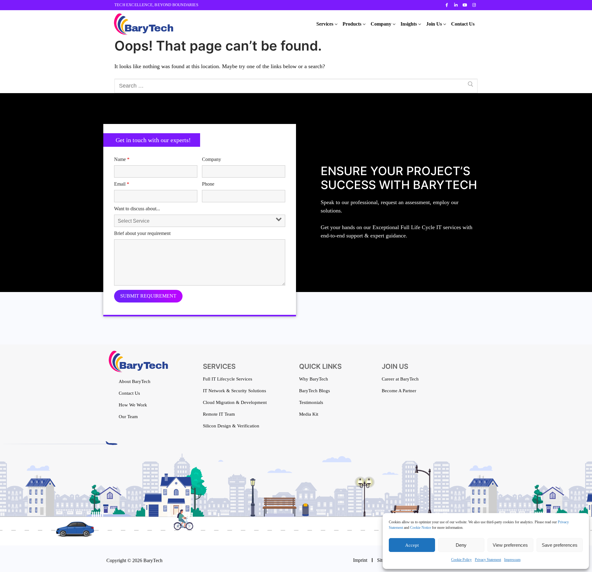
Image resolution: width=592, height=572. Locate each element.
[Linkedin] (455, 5)
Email (121, 184)
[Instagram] (474, 5)
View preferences (510, 545)
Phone (208, 184)
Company (211, 159)
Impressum (512, 560)
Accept (412, 545)
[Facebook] (446, 5)
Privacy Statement (488, 560)
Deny (461, 545)
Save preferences (560, 545)
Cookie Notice (420, 527)
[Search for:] (296, 86)
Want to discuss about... (137, 208)
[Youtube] (464, 5)
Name (122, 159)
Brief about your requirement (142, 233)
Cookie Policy (461, 560)
